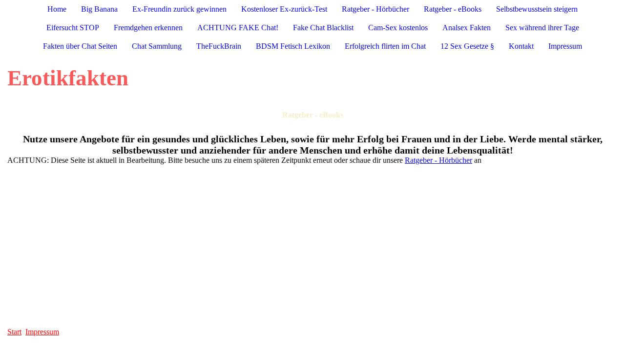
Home (56, 9)
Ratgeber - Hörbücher (375, 9)
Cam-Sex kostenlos (398, 27)
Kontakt (521, 46)
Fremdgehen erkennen (148, 27)
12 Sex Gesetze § (467, 46)
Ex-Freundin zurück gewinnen (179, 9)
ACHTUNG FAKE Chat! (237, 27)
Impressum (565, 46)
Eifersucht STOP (72, 27)
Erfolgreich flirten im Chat (385, 46)
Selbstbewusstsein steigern (537, 9)
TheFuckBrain (218, 46)
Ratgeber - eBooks (452, 9)
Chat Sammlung (157, 46)
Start (14, 332)
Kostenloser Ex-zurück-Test (284, 9)
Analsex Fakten (466, 27)
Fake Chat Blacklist (323, 27)
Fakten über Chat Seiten (80, 46)
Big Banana (99, 9)
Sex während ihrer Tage (542, 27)
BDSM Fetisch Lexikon (293, 46)
